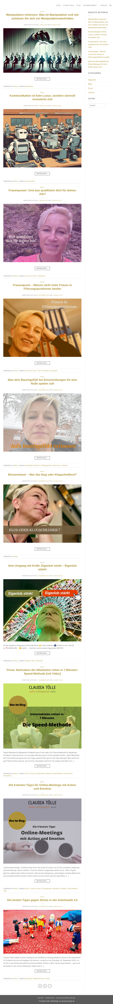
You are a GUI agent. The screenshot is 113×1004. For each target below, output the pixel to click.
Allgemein (92, 80)
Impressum (50, 998)
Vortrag (47, 978)
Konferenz (63, 888)
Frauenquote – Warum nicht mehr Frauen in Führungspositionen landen (99, 54)
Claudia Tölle (56, 24)
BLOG (79, 5)
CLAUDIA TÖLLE (68, 5)
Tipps (5, 891)
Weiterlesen (42, 79)
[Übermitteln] (107, 105)
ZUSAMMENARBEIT (90, 5)
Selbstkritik (39, 661)
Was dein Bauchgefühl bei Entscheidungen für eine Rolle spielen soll (98, 64)
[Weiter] (50, 986)
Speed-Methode (58, 773)
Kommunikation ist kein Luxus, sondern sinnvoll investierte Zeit (97, 34)
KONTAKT (104, 5)
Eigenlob (28, 661)
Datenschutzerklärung (65, 998)
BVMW (35, 978)
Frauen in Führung (43, 370)
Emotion (38, 888)
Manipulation (29, 86)
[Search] (110, 5)
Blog (42, 11)
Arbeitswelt (28, 978)
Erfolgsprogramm (46, 465)
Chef (26, 773)
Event (90, 88)
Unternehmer (7, 776)
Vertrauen (64, 465)
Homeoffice (55, 888)
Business (37, 465)
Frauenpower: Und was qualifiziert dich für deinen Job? (98, 44)
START (58, 5)
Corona (32, 888)
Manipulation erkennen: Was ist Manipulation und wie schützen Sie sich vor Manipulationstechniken (98, 23)
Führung (31, 773)
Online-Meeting (72, 888)
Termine (91, 93)
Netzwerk (41, 978)
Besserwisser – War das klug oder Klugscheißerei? (42, 474)
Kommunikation (30, 181)
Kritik (33, 661)
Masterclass (56, 465)
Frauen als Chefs (30, 276)
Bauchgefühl (29, 465)
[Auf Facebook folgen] (110, 1)
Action (27, 888)
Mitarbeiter (49, 773)
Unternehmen (68, 773)
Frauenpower (41, 276)
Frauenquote (53, 370)
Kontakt (41, 998)
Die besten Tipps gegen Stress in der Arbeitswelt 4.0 (42, 900)
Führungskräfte (40, 773)
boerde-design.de (68, 1001)
